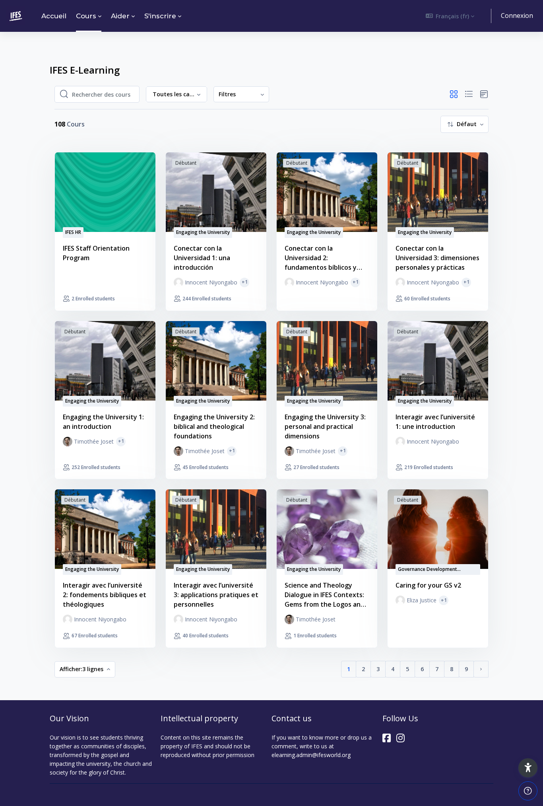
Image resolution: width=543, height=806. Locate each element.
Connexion (517, 15)
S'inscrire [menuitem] (160, 16)
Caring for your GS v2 (428, 585)
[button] (450, 15)
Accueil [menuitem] (53, 16)
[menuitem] (241, 94)
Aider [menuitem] (120, 16)
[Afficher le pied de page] (527, 790)
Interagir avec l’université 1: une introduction (435, 422)
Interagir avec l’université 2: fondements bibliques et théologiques (104, 595)
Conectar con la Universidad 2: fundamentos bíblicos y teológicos (321, 258)
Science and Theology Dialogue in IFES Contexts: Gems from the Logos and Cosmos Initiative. (325, 595)
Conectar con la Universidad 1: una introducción (202, 258)
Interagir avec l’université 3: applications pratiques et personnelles (216, 595)
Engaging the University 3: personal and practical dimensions (325, 426)
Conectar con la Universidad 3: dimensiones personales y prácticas (437, 258)
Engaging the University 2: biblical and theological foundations (214, 426)
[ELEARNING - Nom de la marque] (16, 16)
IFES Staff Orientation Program (96, 253)
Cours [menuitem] (86, 16)
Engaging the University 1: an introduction (103, 422)
